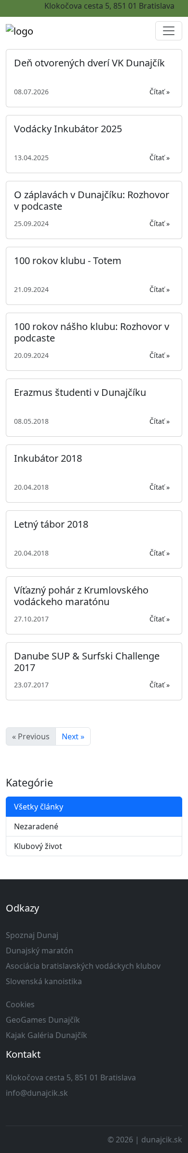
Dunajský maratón (39, 950)
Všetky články (38, 806)
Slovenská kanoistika (44, 981)
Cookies (20, 1004)
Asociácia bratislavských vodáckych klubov (83, 966)
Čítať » (159, 91)
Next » (73, 736)
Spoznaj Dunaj (32, 935)
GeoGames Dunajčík (43, 1019)
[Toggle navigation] (168, 30)
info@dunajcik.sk (37, 1093)
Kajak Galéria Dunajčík (46, 1035)
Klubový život (38, 846)
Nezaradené (36, 826)
